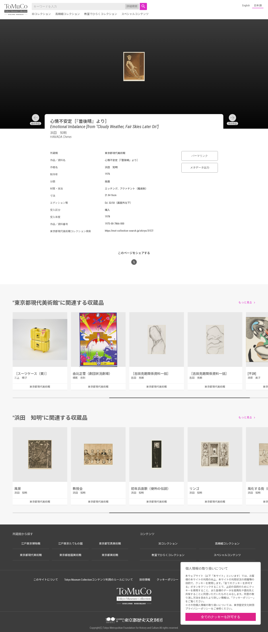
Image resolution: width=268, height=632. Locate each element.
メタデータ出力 (199, 167)
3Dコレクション (41, 14)
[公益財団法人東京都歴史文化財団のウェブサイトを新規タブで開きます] (134, 620)
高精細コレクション (67, 14)
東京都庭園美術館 (70, 555)
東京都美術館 (110, 555)
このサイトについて (45, 579)
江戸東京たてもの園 (70, 543)
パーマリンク (199, 155)
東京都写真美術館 (110, 543)
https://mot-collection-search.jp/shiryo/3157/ (129, 230)
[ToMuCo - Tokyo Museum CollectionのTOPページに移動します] (15, 10)
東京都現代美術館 (31, 555)
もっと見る (245, 302)
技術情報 (144, 579)
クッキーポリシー (167, 579)
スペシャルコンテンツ (135, 14)
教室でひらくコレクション (100, 14)
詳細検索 (132, 6)
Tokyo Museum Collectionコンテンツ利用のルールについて (98, 579)
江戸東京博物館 (30, 543)
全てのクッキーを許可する (220, 617)
